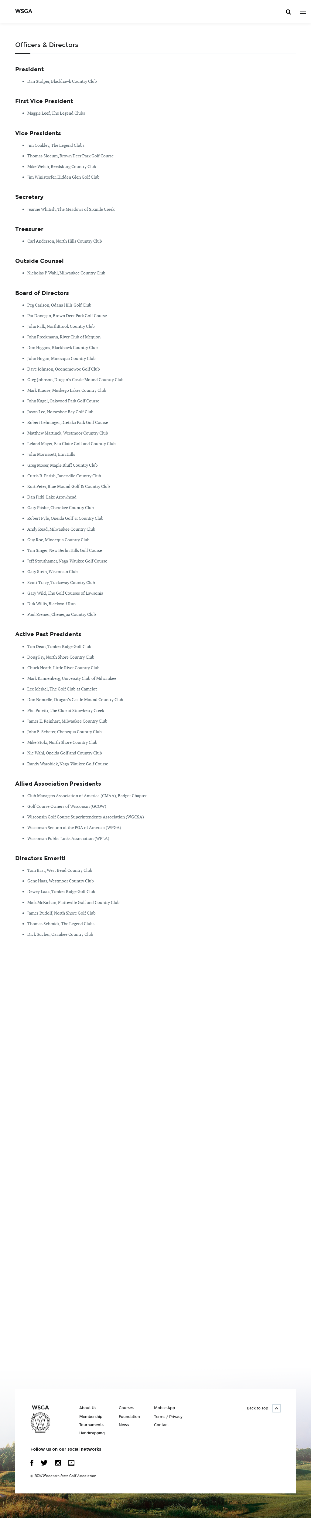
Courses (126, 1408)
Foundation (129, 1417)
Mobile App (164, 1408)
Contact (161, 1425)
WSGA (23, 11)
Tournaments (91, 1425)
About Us (87, 1408)
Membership (90, 1417)
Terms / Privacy (168, 1417)
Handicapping (92, 1433)
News (124, 1425)
